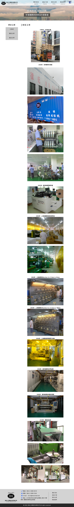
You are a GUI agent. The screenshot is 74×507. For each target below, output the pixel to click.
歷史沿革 (54, 2)
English (69, 1)
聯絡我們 (63, 2)
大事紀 (12, 29)
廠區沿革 (12, 33)
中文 (65, 1)
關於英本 (36, 2)
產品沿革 (12, 37)
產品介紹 (45, 2)
